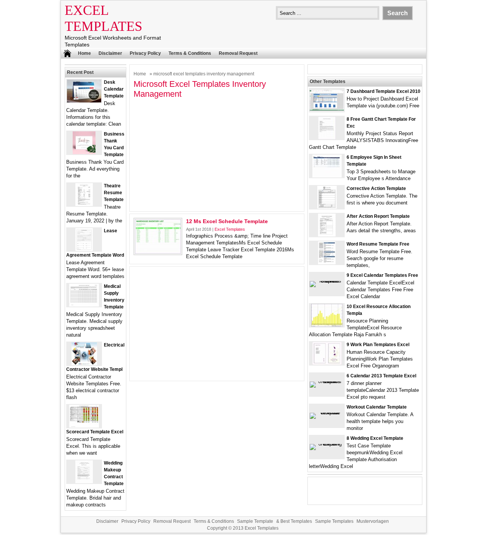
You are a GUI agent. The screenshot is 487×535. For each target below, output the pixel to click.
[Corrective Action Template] (327, 207)
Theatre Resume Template (114, 192)
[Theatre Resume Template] (84, 204)
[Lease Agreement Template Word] (84, 249)
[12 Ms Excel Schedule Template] (158, 252)
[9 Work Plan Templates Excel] (327, 363)
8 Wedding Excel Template (375, 438)
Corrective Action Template (376, 188)
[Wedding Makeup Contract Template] (84, 481)
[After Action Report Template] (327, 235)
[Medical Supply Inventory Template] (84, 305)
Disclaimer (110, 53)
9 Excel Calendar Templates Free (382, 275)
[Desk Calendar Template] (84, 101)
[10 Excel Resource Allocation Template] (326, 325)
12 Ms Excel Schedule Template (227, 221)
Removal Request (238, 53)
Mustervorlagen (372, 521)
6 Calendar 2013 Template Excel (381, 375)
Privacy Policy (145, 53)
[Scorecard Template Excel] (84, 426)
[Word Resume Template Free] (327, 262)
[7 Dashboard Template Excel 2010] (327, 109)
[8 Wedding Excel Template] (327, 444)
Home (84, 53)
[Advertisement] (217, 154)
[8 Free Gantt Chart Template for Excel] (327, 138)
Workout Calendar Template (377, 407)
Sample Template (255, 521)
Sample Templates (334, 521)
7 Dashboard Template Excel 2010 (383, 91)
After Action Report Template (378, 216)
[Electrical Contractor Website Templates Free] (84, 363)
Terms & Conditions (190, 53)
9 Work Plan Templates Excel (378, 344)
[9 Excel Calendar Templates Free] (327, 281)
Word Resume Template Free (378, 244)
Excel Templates (230, 229)
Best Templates (296, 521)
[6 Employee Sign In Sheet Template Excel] (327, 176)
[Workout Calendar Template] (327, 412)
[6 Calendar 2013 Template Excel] (327, 381)
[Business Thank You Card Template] (84, 152)
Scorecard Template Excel (94, 431)
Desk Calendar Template (114, 89)
